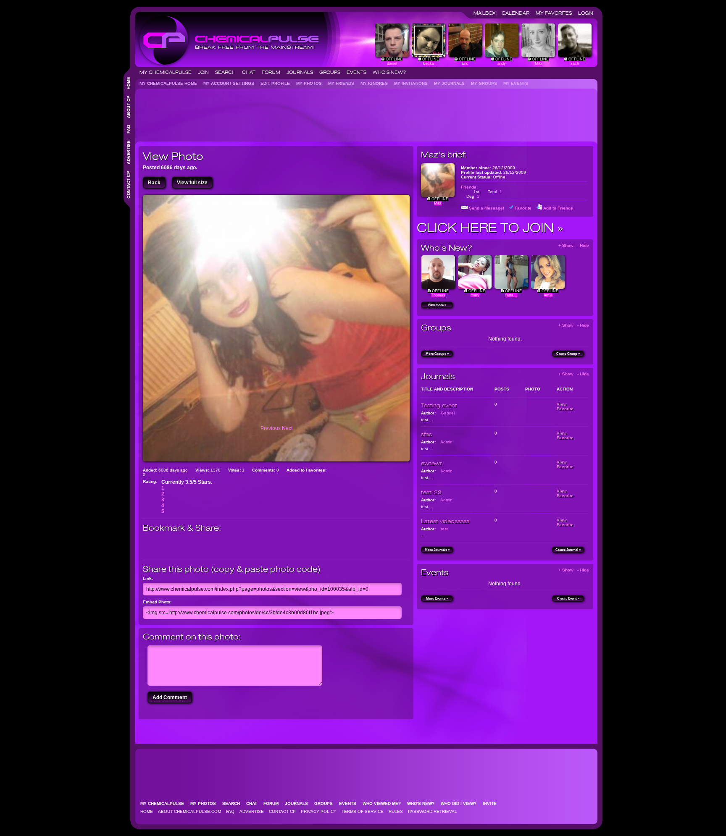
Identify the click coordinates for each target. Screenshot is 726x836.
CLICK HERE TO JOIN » (490, 227)
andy (501, 63)
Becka (428, 63)
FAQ (230, 811)
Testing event (439, 405)
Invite (492, 803)
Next (287, 428)
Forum (273, 72)
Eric (465, 63)
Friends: (469, 187)
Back (154, 183)
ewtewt (431, 463)
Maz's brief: (444, 155)
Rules (396, 811)
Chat (251, 72)
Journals (302, 72)
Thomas (438, 295)
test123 (431, 492)
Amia (548, 295)
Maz (438, 203)
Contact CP (282, 811)
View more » (437, 305)
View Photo (173, 156)
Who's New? (389, 72)
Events (359, 72)
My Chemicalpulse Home (170, 83)
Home (146, 811)
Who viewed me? (384, 803)
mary (475, 295)
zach (575, 63)
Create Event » (568, 598)
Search (228, 72)
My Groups (486, 83)
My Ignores (376, 83)
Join (206, 72)
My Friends (343, 83)
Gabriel (448, 413)
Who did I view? (461, 803)
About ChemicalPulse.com (189, 811)
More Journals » (437, 550)
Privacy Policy (319, 811)
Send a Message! (486, 208)
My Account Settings (231, 83)
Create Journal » (568, 550)
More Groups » (437, 354)
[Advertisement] (292, 112)
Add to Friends (558, 208)
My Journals (452, 83)
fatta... (511, 295)
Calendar (518, 13)
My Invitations (413, 83)
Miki (538, 63)
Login (585, 13)
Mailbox (486, 13)
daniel (392, 63)
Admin (446, 442)
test (444, 529)
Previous (271, 428)
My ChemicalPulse (168, 72)
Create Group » (568, 354)
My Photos (311, 83)
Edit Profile (277, 83)
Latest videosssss (445, 521)
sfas (426, 434)
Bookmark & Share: (182, 528)
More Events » (437, 598)
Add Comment (170, 697)
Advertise (251, 811)
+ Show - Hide (573, 245)
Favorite (523, 208)
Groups (332, 72)
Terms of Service (363, 811)
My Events (518, 83)
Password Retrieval (432, 811)
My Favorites (556, 13)
